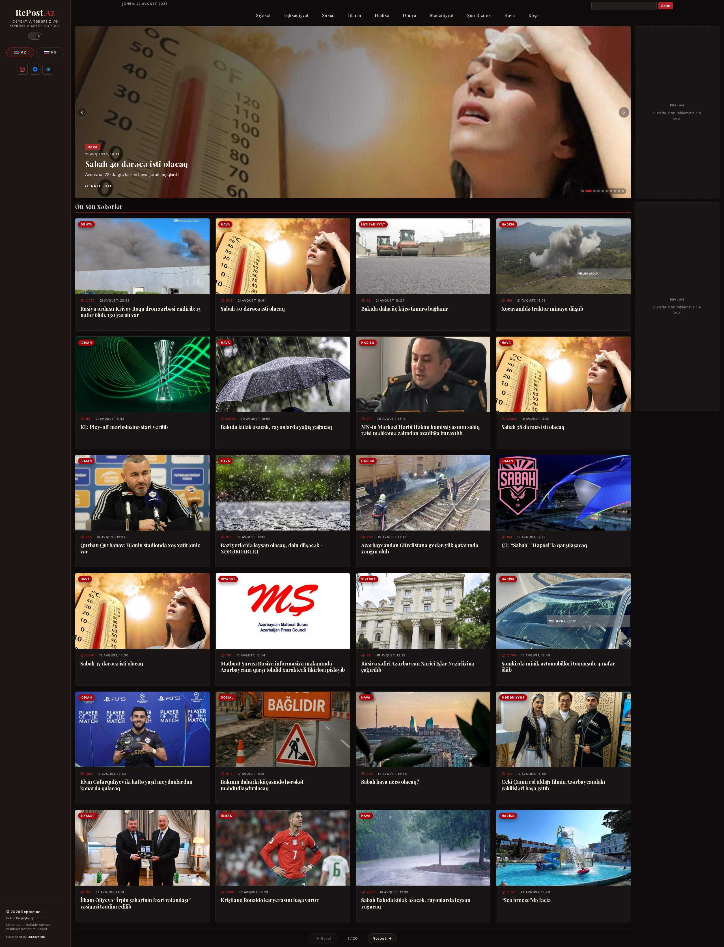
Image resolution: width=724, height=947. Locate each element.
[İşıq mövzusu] (35, 36)
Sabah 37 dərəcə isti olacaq (111, 663)
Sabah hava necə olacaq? (390, 782)
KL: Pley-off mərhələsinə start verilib (124, 427)
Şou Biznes (479, 15)
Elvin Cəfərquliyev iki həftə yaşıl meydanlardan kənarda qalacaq (136, 785)
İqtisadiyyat (296, 15)
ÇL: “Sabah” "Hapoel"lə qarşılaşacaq (544, 545)
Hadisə (382, 15)
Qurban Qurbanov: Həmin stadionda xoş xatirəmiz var (140, 548)
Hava (509, 15)
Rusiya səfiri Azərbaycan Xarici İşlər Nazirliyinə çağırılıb (417, 666)
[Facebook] (35, 69)
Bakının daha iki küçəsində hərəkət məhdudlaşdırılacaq (262, 785)
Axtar (665, 6)
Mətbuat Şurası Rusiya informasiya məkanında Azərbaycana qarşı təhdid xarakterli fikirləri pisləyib (283, 666)
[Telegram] (47, 69)
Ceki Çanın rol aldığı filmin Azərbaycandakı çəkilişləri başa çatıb (553, 785)
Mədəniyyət (442, 15)
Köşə (533, 15)
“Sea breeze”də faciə (526, 900)
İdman (354, 15)
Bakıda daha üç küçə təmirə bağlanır (404, 309)
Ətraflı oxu (99, 186)
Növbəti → (382, 938)
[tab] (582, 191)
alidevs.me (36, 937)
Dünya (409, 15)
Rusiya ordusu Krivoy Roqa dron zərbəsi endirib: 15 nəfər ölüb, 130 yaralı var (140, 312)
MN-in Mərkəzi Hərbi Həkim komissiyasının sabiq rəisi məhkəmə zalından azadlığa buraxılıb (420, 430)
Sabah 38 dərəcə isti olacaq (532, 427)
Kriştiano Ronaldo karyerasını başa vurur (270, 900)
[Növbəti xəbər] (624, 112)
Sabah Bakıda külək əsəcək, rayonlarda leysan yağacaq (415, 903)
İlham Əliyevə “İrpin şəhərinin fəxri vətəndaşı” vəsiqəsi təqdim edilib (135, 903)
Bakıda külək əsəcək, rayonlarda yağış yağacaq (276, 427)
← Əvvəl (323, 938)
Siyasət (263, 15)
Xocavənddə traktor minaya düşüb (542, 309)
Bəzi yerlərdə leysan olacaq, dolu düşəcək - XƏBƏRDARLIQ (272, 548)
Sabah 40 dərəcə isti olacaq (136, 163)
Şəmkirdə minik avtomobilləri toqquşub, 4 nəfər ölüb (558, 666)
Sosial (328, 15)
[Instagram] (22, 69)
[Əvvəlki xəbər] (82, 112)
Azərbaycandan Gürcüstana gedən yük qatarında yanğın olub (419, 548)
